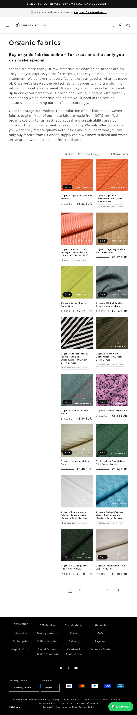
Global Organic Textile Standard (47, 651)
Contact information (87, 703)
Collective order (47, 641)
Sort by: (70, 154)
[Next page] (118, 590)
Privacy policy (71, 699)
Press (73, 633)
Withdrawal (15, 707)
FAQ (100, 633)
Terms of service (111, 699)
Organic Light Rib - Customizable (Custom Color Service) (109, 198)
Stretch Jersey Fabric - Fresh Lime (74, 304)
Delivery (74, 641)
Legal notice (66, 703)
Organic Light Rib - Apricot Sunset (76, 197)
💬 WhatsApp (121, 706)
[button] (7, 25)
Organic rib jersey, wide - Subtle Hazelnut (110, 251)
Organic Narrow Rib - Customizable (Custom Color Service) (109, 356)
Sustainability (74, 625)
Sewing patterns (47, 633)
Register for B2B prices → (90, 12)
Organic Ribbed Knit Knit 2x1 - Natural (110, 567)
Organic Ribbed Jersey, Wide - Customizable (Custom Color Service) (109, 515)
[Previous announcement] (7, 4)
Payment (100, 641)
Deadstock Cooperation (74, 651)
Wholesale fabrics (100, 649)
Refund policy (90, 699)
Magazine (20, 633)
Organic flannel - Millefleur (112, 410)
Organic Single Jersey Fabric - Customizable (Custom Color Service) (74, 515)
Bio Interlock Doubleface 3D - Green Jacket (110, 462)
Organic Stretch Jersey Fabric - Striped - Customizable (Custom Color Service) (74, 358)
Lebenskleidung (29, 700)
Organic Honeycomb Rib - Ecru (76, 462)
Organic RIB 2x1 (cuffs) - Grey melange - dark (110, 304)
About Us (100, 625)
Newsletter (21, 623)
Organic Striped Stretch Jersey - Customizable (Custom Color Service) (75, 252)
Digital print (21, 641)
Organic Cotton (21, 649)
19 (108, 590)
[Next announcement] (130, 4)
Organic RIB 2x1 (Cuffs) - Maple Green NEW (75, 567)
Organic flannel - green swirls (74, 412)
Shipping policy (47, 703)
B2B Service (47, 625)
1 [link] (70, 590)
